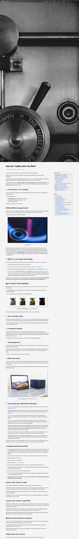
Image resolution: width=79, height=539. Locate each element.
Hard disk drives (11, 271)
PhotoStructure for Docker (59, 201)
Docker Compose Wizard (59, 198)
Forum (59, 1)
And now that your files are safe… (61, 190)
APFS (9, 350)
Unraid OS (10, 415)
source (36, 308)
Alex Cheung (34, 398)
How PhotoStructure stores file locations (61, 209)
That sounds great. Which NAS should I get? (63, 183)
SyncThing (23, 521)
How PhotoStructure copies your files (61, 212)
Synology (10, 406)
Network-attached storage (11, 361)
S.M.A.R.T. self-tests (19, 462)
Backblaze (8, 505)
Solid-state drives (11, 266)
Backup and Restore (34, 350)
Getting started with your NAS (60, 184)
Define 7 (34, 452)
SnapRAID (10, 431)
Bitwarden (10, 474)
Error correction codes (59, 179)
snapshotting (14, 460)
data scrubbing (36, 345)
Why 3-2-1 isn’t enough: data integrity (61, 176)
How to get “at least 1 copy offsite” (61, 186)
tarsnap (14, 505)
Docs (68, 1)
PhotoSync (36, 521)
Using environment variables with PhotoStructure (63, 204)
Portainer (10, 413)
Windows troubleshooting (59, 205)
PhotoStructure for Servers (59, 200)
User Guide (63, 1)
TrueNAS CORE (11, 420)
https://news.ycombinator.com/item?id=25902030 (33, 537)
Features (46, 1)
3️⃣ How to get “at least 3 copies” (60, 185)
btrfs (24, 345)
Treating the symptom (59, 180)
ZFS (28, 345)
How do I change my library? (59, 206)
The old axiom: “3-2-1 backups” (60, 174)
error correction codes (25, 319)
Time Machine (24, 350)
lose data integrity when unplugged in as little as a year (31, 266)
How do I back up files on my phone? (61, 187)
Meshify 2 (40, 452)
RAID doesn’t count (16, 185)
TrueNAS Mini (20, 423)
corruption (44, 262)
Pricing (54, 1)
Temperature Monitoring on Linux (60, 199)
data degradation (37, 262)
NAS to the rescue (58, 182)
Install (51, 1)
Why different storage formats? (60, 175)
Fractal (17, 452)
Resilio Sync (8, 521)
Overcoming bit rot (58, 181)
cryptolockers (16, 496)
